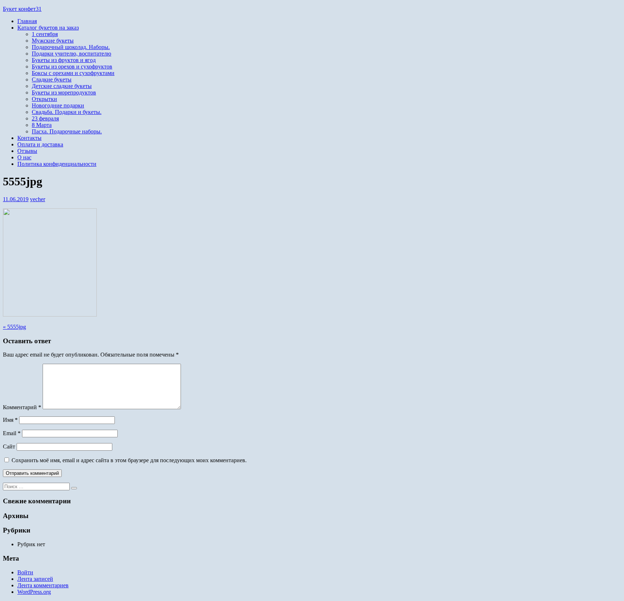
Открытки (44, 99)
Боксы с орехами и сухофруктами (73, 73)
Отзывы (27, 151)
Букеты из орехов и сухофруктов (72, 66)
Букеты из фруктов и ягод (64, 60)
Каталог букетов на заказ (48, 28)
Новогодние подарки (58, 105)
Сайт (9, 446)
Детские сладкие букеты (62, 86)
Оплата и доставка (40, 144)
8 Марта (42, 125)
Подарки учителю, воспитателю (71, 53)
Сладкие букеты (52, 79)
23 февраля (45, 118)
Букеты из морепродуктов (64, 92)
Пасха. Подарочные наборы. (67, 131)
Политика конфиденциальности (56, 164)
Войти (25, 572)
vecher (37, 199)
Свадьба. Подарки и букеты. (66, 112)
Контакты (29, 138)
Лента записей (35, 579)
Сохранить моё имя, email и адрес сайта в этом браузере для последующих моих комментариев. (129, 460)
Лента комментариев (43, 585)
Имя (10, 420)
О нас (24, 157)
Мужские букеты (53, 40)
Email (12, 433)
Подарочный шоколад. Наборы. (71, 47)
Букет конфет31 (22, 9)
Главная (27, 21)
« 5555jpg (14, 327)
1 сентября (45, 34)
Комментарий (22, 407)
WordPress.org (34, 592)
